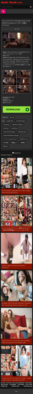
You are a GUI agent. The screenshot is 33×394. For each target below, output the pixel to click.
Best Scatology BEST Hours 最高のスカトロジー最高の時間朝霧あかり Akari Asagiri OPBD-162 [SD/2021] (16, 229)
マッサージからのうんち (10, 139)
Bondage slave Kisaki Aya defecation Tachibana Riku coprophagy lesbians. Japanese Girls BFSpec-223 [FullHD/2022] (16, 304)
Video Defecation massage (11, 135)
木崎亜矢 (22, 142)
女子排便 (5, 142)
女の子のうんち (23, 139)
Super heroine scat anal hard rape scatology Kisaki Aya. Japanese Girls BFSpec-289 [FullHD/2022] (16, 342)
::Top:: (16, 391)
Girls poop (6, 124)
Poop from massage (9, 132)
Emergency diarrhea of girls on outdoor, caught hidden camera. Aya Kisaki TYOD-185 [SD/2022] (16, 379)
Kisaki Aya (14, 128)
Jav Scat (12, 117)
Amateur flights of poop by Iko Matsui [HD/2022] (13, 266)
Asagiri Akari (9, 121)
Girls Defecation (20, 121)
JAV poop (5, 128)
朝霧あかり (14, 142)
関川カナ (5, 146)
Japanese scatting (17, 124)
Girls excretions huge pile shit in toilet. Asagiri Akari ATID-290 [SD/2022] (16, 191)
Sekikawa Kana (22, 132)
